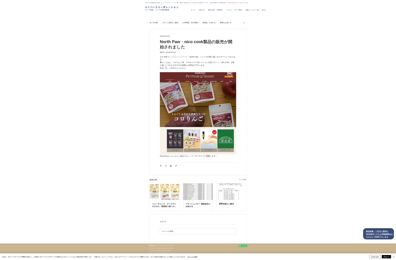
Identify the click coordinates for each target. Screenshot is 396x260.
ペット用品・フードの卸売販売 (157, 10)
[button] (244, 22)
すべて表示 (242, 179)
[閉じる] (393, 256)
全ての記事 (154, 22)
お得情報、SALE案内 (190, 22)
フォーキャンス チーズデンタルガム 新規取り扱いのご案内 (164, 205)
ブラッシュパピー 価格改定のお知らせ (198, 205)
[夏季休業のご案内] (231, 191)
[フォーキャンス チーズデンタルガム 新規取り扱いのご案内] (164, 191)
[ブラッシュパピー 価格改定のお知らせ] (198, 191)
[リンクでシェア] (176, 166)
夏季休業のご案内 (226, 204)
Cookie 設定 (375, 257)
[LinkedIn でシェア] (171, 166)
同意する (386, 257)
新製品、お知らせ (209, 22)
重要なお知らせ (225, 22)
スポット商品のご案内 (170, 22)
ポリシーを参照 (192, 257)
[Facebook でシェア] (161, 166)
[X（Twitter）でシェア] (166, 166)
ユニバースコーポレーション (162, 7)
